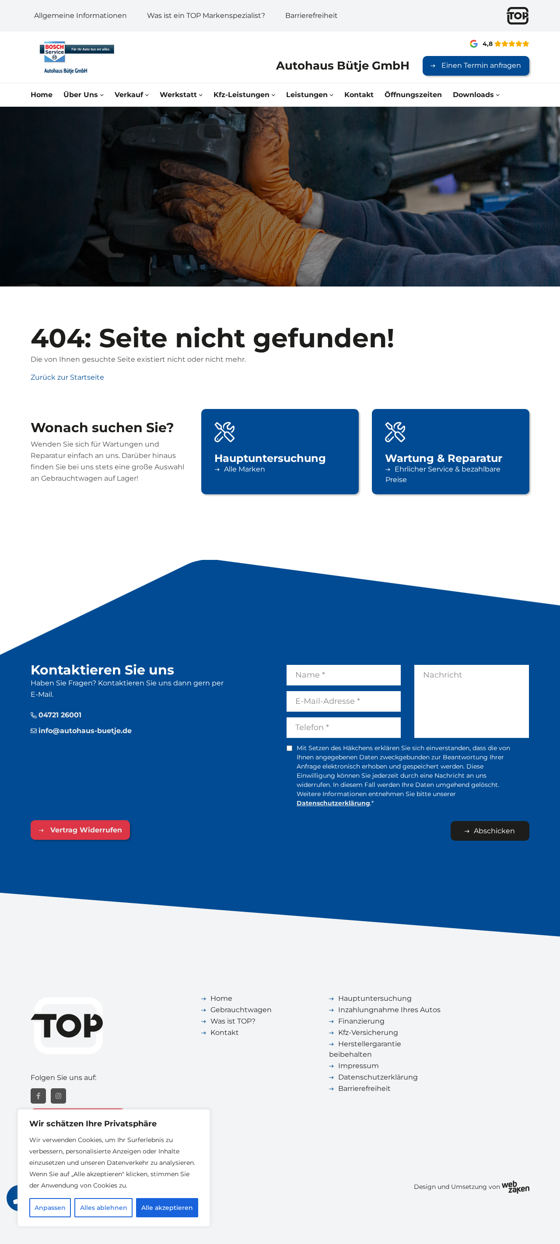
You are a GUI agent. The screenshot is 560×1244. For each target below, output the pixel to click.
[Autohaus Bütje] (88, 57)
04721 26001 (59, 715)
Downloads (473, 95)
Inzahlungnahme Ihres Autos (389, 1010)
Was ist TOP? (233, 1021)
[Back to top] (543, 1227)
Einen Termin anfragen (480, 65)
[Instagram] (58, 1096)
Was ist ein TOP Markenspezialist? (206, 15)
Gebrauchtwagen (241, 1010)
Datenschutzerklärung (333, 803)
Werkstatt (178, 95)
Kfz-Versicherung (368, 1032)
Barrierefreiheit (311, 15)
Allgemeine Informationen (80, 15)
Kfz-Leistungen (242, 95)
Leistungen (307, 95)
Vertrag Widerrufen (85, 830)
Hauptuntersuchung (375, 998)
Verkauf (129, 95)
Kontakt (359, 95)
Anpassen (50, 1208)
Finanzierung (361, 1021)
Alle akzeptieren (167, 1208)
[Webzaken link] (515, 1186)
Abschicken (494, 831)
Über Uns (80, 95)
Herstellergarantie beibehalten (365, 1049)
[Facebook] (38, 1096)
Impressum (358, 1066)
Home (41, 95)
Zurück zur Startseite (67, 377)
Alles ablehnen (103, 1208)
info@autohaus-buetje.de (85, 731)
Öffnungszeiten (413, 95)
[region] (114, 1168)
